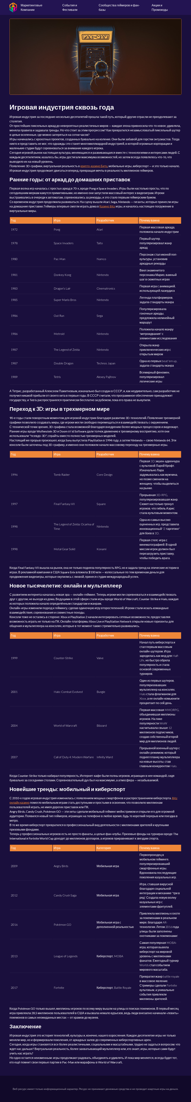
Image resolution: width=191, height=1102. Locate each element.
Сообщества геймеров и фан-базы (119, 7)
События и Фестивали (69, 7)
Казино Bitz (107, 206)
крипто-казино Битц (93, 166)
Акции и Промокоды (160, 7)
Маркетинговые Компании (31, 7)
